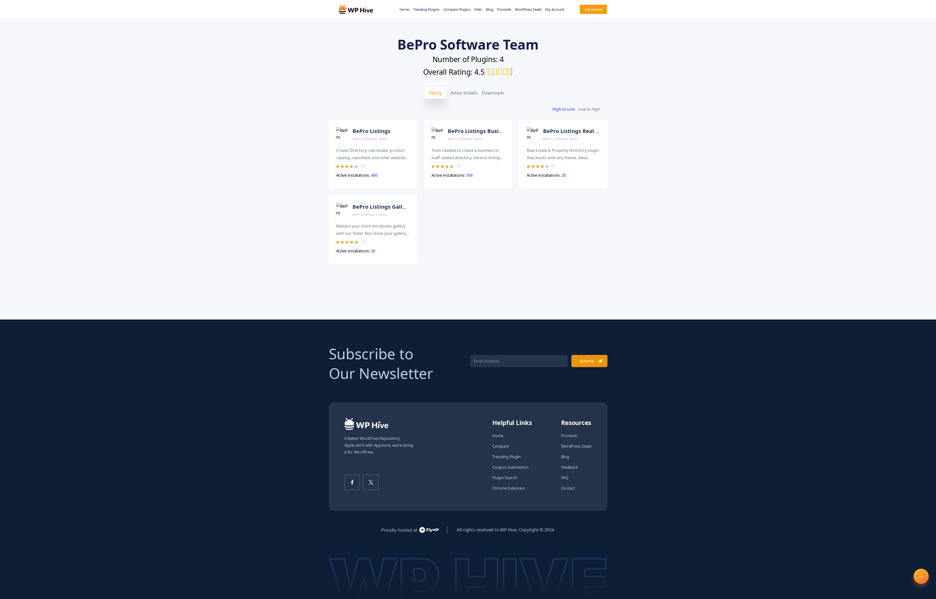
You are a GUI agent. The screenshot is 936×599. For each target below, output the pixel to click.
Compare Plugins (456, 9)
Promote (504, 9)
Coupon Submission (510, 467)
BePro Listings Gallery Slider (390, 206)
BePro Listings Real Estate (577, 130)
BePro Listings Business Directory (492, 130)
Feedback (569, 467)
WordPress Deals (528, 9)
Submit (587, 361)
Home (404, 9)
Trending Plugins (426, 9)
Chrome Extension (508, 488)
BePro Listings (371, 130)
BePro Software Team (369, 138)
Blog (489, 9)
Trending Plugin (506, 456)
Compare (500, 446)
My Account (554, 9)
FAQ (564, 477)
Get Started (593, 9)
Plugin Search (504, 477)
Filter (478, 9)
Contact (568, 488)
